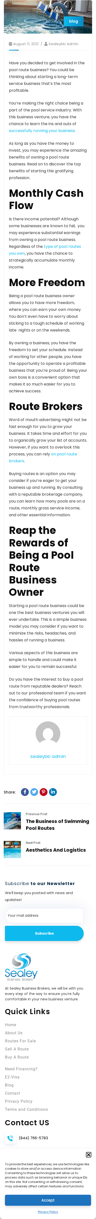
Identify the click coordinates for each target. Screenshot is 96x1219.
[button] (88, 1154)
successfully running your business (42, 130)
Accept (48, 1200)
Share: (10, 792)
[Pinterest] (44, 792)
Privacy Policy (48, 1212)
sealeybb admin (63, 43)
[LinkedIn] (53, 792)
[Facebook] (25, 792)
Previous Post (36, 814)
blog (73, 21)
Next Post (33, 842)
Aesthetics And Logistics (56, 850)
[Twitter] (34, 792)
